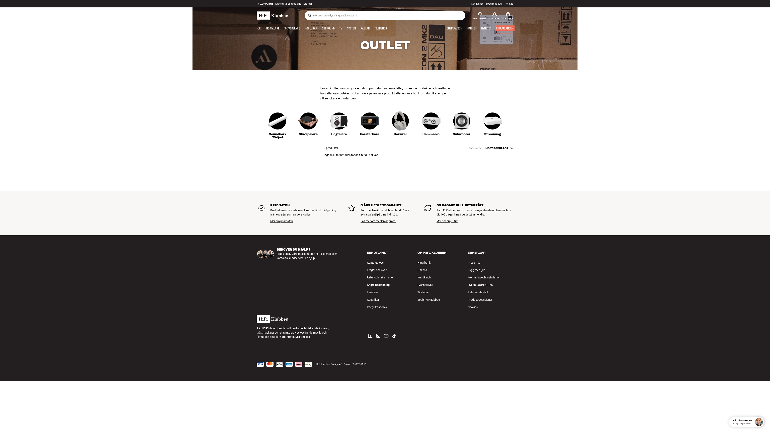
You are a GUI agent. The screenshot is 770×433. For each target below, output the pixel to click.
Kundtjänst (477, 3)
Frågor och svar (377, 270)
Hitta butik (424, 262)
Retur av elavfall (478, 292)
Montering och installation (484, 277)
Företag (509, 3)
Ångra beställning (378, 284)
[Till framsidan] (272, 15)
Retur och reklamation (380, 277)
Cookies (473, 307)
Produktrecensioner (480, 299)
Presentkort (475, 262)
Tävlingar (423, 292)
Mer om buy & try (447, 221)
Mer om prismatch (281, 221)
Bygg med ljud (494, 3)
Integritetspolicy (377, 307)
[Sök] (309, 15)
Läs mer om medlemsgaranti (378, 221)
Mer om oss (302, 336)
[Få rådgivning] (759, 422)
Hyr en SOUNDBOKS (480, 284)
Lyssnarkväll (425, 284)
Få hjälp (310, 258)
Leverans (372, 292)
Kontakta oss (375, 262)
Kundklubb (424, 277)
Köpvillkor (373, 299)
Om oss (422, 270)
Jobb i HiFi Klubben (429, 299)
